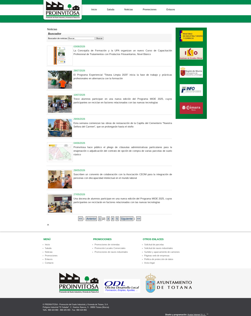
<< (80, 218)
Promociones (149, 9)
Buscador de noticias (57, 38)
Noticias (128, 9)
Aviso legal (149, 263)
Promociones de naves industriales (111, 252)
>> (138, 218)
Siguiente (127, 218)
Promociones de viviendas (107, 244)
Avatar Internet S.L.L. (197, 315)
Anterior (91, 218)
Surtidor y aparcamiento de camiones (162, 252)
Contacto (49, 263)
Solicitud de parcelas (154, 244)
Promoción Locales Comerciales (110, 248)
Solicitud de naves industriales (158, 248)
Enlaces (170, 9)
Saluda (110, 9)
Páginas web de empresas (157, 255)
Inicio (94, 9)
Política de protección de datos (158, 259)
